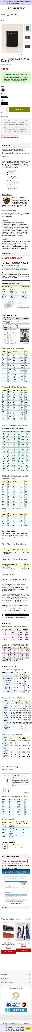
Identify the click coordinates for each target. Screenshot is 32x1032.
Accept (28, 1028)
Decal (16, 266)
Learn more (20, 1030)
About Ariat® (7, 195)
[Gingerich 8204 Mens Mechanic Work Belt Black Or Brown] (8, 931)
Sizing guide (6, 253)
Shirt (18, 263)
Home (3, 20)
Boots (8, 263)
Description (6, 145)
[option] (27, 28)
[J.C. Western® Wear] (16, 8)
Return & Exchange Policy (11, 856)
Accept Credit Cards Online (16, 999)
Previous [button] (26, 919)
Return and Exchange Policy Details (15, 861)
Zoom (21, 54)
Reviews (4, 907)
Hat (3, 263)
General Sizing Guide (11, 137)
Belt (13, 263)
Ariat (7, 116)
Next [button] (29, 919)
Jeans (10, 266)
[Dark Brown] (3, 89)
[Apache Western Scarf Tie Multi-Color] (23, 931)
